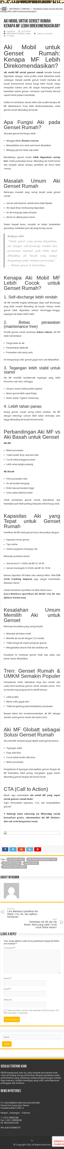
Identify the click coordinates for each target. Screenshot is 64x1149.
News (28, 34)
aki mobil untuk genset (14, 867)
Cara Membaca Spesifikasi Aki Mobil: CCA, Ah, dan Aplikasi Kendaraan (22, 913)
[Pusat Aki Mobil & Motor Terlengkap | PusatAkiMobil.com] (32, 2)
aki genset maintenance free (42, 859)
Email (7, 989)
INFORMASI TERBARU (19, 9)
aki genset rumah (11, 863)
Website (8, 999)
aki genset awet (16, 859)
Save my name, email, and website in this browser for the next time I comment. (31, 1011)
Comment (9, 948)
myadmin (11, 31)
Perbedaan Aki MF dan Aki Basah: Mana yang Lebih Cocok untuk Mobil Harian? (40, 923)
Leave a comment (45, 34)
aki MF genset (31, 863)
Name (7, 978)
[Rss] (32, 1141)
